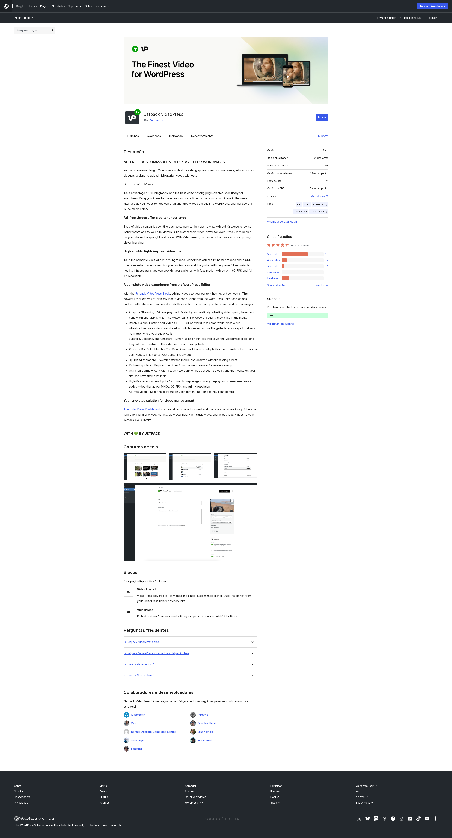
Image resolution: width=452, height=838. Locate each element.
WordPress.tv (194, 802)
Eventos (275, 791)
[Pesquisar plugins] (51, 30)
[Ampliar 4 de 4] (252, 487)
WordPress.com (366, 785)
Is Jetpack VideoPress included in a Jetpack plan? (156, 653)
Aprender (190, 785)
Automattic (157, 120)
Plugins (104, 796)
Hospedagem (22, 796)
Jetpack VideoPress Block (152, 293)
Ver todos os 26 (319, 196)
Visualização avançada (282, 221)
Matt (360, 791)
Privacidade (21, 802)
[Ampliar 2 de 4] (206, 458)
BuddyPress (364, 802)
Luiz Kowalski (206, 732)
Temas (103, 791)
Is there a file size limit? (139, 675)
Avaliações (154, 136)
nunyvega (137, 740)
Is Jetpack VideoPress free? (142, 642)
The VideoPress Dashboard (142, 409)
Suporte (323, 136)
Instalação (176, 136)
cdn (299, 204)
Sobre (17, 785)
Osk (133, 723)
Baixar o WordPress (432, 6)
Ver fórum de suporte (281, 324)
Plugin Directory (23, 17)
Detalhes (133, 136)
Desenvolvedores (195, 796)
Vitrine (103, 785)
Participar (276, 785)
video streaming (318, 211)
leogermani (205, 740)
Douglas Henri (207, 723)
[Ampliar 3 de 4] (252, 458)
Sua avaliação (276, 285)
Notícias (18, 791)
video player (300, 211)
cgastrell (136, 749)
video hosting (320, 204)
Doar (274, 796)
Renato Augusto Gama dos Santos (153, 732)
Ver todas (322, 285)
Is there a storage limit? (139, 664)
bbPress (362, 796)
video (307, 204)
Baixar (322, 117)
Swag (275, 802)
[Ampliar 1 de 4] (161, 458)
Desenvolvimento (202, 136)
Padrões (104, 802)
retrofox (203, 715)
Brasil (51, 819)
